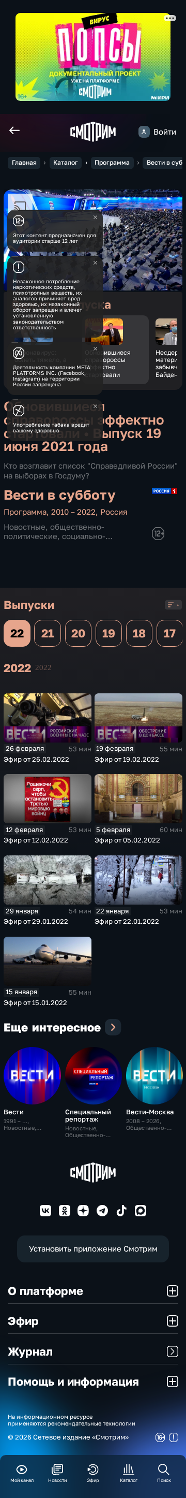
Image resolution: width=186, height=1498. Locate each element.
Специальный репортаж (88, 1115)
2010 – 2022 (73, 511)
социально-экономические (54, 541)
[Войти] (144, 131)
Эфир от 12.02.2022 (36, 840)
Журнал (30, 1351)
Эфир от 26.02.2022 (36, 759)
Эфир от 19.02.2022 (127, 759)
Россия (114, 511)
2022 (43, 667)
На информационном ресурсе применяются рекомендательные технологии (71, 1420)
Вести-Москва (150, 1112)
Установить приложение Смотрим (93, 1248)
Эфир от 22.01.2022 (127, 921)
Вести (14, 1112)
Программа (112, 162)
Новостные (24, 526)
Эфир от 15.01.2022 (35, 1002)
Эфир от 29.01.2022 (36, 921)
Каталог (65, 162)
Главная (24, 162)
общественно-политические (54, 531)
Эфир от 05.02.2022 (127, 840)
